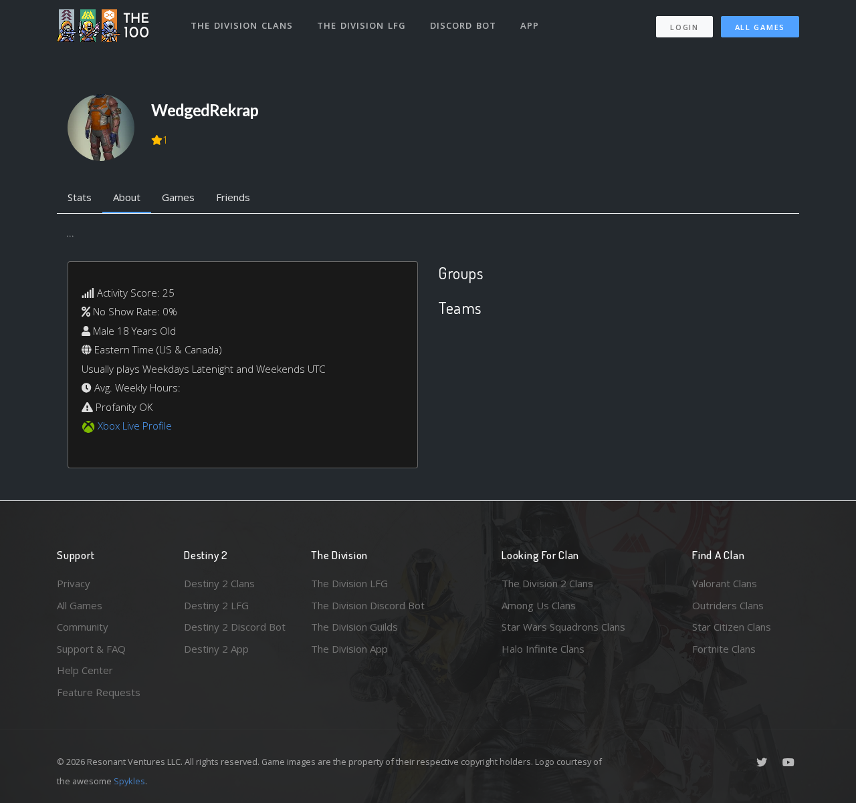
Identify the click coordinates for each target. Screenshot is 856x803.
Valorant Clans (724, 583)
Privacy (73, 583)
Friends (233, 197)
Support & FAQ (91, 648)
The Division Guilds (354, 626)
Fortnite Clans (724, 648)
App (529, 25)
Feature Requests (98, 692)
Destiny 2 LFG (216, 605)
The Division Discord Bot (368, 605)
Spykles (129, 781)
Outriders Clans (728, 605)
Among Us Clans (539, 605)
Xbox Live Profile (135, 425)
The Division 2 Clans (547, 583)
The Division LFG (361, 25)
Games (178, 197)
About (126, 197)
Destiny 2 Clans (219, 583)
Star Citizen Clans (731, 626)
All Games (760, 27)
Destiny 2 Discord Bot (235, 626)
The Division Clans (242, 25)
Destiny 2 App (216, 648)
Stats (80, 197)
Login (684, 27)
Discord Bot (463, 25)
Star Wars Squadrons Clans (563, 626)
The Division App (349, 648)
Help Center (85, 670)
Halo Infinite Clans (543, 648)
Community (82, 626)
